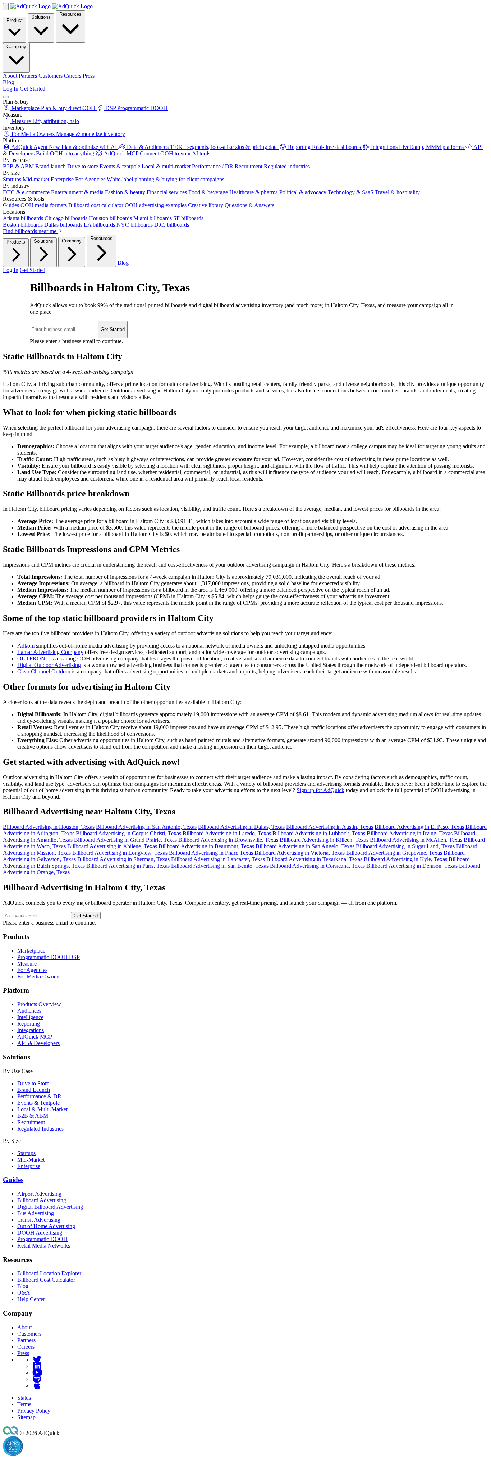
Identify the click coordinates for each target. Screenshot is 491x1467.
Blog (8, 82)
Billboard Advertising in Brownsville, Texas (228, 840)
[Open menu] (6, 97)
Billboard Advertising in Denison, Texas (412, 866)
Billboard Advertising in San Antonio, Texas (146, 827)
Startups (26, 1153)
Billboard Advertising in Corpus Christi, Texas (128, 833)
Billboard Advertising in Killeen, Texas (324, 840)
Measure (27, 963)
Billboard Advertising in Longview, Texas (120, 853)
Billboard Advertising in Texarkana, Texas (314, 859)
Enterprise (28, 1166)
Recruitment (31, 1122)
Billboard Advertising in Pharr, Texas (211, 853)
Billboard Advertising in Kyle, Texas (405, 859)
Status (24, 1398)
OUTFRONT (33, 658)
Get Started (32, 89)
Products (15, 242)
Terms (24, 1404)
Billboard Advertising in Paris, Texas (128, 866)
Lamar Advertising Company (50, 652)
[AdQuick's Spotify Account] (37, 1379)
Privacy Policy (33, 1411)
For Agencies (32, 970)
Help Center (31, 1299)
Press (23, 1353)
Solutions (41, 17)
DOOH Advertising (39, 1233)
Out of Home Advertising (46, 1226)
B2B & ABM (32, 1116)
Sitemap (26, 1417)
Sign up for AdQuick (320, 790)
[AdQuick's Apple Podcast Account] (37, 1385)
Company (16, 46)
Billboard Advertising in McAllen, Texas (416, 840)
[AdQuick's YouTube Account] (37, 1373)
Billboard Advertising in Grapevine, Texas (394, 853)
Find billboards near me (30, 231)
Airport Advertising (39, 1194)
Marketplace (31, 951)
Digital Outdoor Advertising (49, 665)
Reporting (28, 1024)
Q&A (23, 1293)
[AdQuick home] (51, 6)
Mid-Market (31, 1160)
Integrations (30, 1030)
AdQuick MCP (34, 1037)
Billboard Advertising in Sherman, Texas (123, 859)
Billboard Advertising (41, 1200)
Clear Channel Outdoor (43, 671)
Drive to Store (33, 1083)
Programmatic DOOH (42, 1239)
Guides (13, 1180)
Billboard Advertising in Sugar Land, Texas (405, 846)
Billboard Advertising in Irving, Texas (410, 833)
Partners (26, 1340)
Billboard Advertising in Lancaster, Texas (218, 859)
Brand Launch (33, 1090)
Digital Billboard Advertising (50, 1207)
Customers (29, 1334)
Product (14, 20)
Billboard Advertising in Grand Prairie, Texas (125, 840)
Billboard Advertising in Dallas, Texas (241, 827)
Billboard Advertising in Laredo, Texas (227, 833)
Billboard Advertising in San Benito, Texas (220, 866)
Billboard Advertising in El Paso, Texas (419, 827)
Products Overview (39, 1004)
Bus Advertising (35, 1213)
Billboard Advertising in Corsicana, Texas (317, 866)
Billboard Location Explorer (49, 1273)
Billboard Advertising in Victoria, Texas (299, 853)
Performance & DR (39, 1096)
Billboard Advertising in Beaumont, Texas (206, 846)
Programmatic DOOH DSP (48, 957)
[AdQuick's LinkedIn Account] (37, 1366)
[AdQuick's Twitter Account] (37, 1360)
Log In (10, 89)
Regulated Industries (40, 1129)
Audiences (29, 1011)
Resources (70, 14)
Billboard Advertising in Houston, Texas (49, 827)
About (24, 1327)
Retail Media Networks (43, 1246)
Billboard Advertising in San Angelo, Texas (305, 846)
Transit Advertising (38, 1220)
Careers (26, 1347)
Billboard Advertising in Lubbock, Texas (318, 833)
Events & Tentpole (38, 1103)
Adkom (26, 645)
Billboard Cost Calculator (46, 1280)
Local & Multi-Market (42, 1109)
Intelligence (30, 1017)
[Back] (6, 6)
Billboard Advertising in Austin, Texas (329, 827)
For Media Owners (38, 976)
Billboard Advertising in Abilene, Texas (112, 846)
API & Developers (38, 1043)
